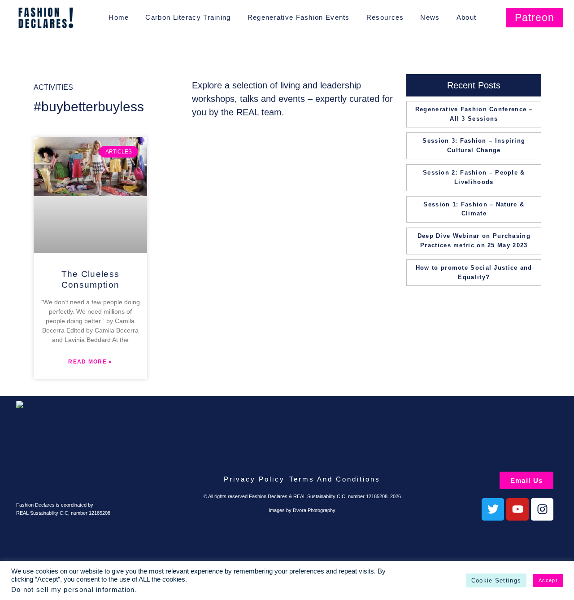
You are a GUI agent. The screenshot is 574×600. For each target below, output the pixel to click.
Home (119, 17)
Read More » (90, 362)
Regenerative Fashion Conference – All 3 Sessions (474, 114)
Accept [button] (548, 580)
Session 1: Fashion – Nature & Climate (473, 209)
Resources (385, 17)
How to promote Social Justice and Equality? (474, 272)
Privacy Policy (254, 479)
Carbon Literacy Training (187, 17)
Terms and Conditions (334, 479)
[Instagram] (542, 509)
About (467, 17)
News (429, 17)
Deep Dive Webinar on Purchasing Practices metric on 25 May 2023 (474, 240)
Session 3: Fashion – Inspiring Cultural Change (473, 145)
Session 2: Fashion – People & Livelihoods (474, 177)
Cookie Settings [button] (496, 580)
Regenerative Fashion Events (299, 17)
